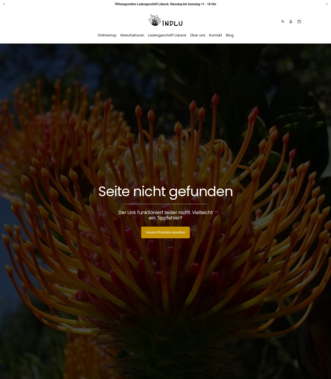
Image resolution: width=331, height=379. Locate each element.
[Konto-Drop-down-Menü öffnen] (291, 21)
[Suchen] (283, 21)
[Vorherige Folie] (4, 4)
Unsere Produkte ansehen (165, 232)
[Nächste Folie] (327, 4)
